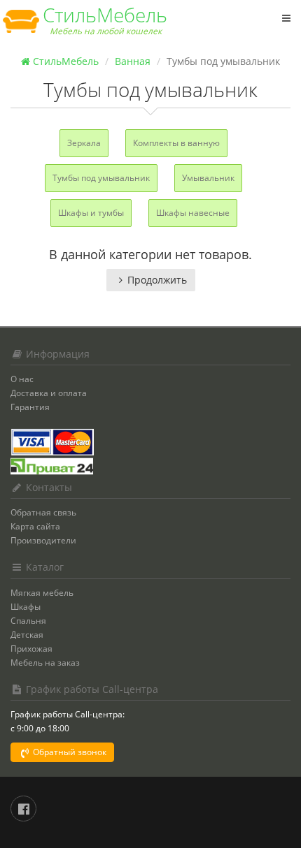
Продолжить (157, 279)
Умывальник (208, 178)
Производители (43, 540)
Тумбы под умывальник (101, 178)
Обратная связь (43, 512)
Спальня (28, 621)
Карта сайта (35, 526)
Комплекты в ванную (176, 143)
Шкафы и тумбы (91, 213)
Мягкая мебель (42, 593)
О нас (22, 379)
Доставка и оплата (48, 393)
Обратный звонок (68, 752)
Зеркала (84, 143)
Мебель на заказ (45, 662)
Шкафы (25, 607)
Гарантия (30, 407)
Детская (26, 635)
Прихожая (31, 649)
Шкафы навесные (193, 213)
